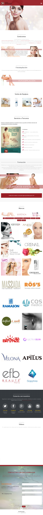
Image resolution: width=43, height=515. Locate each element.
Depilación (38, 218)
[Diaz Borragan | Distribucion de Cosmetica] (6, 3)
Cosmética (33, 218)
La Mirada (19, 220)
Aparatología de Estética (9, 218)
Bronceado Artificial (27, 218)
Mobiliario (23, 220)
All (3, 218)
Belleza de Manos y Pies (18, 218)
